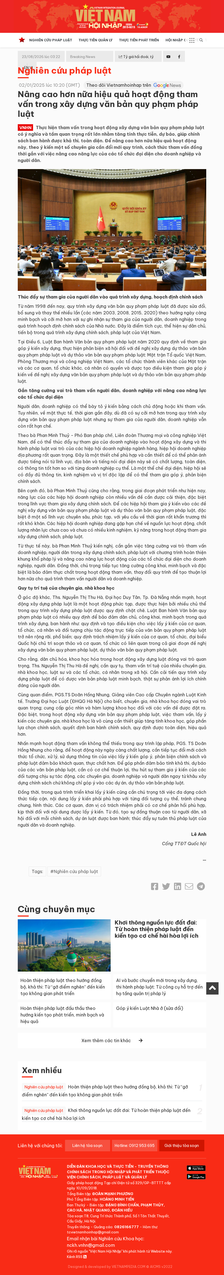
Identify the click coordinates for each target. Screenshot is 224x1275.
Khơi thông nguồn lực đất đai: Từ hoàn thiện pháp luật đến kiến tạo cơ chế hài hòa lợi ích (156, 929)
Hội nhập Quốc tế (182, 40)
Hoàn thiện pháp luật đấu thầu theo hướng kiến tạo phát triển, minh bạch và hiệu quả (62, 1014)
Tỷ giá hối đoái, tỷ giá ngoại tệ (136, 61)
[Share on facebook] (155, 886)
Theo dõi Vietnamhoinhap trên (119, 85)
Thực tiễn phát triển (139, 40)
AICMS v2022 (161, 1267)
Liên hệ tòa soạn (87, 1145)
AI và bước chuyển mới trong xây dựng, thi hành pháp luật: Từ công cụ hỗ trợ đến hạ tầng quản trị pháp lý (159, 987)
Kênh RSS (75, 1256)
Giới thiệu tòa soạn (181, 1145)
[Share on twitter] (166, 886)
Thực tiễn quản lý (96, 40)
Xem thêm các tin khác (106, 1040)
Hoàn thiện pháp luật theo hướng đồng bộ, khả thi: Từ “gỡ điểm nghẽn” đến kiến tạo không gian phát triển (62, 987)
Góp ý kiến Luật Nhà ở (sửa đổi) (149, 1008)
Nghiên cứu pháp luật (50, 40)
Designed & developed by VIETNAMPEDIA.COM (106, 1267)
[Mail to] (189, 886)
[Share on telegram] (201, 886)
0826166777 (126, 1227)
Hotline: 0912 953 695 (135, 1145)
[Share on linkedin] (177, 886)
